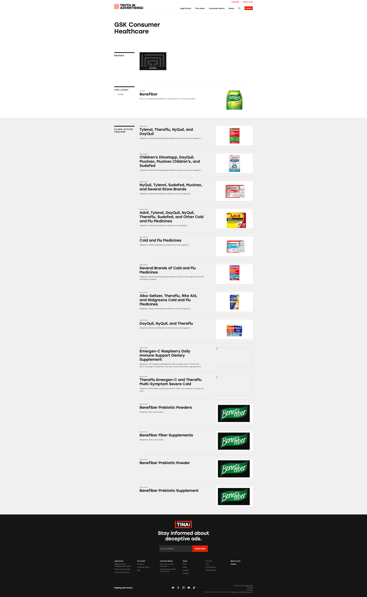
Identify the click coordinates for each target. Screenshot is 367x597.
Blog (138, 570)
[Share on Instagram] (183, 587)
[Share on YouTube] (188, 587)
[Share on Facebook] (178, 587)
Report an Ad (248, 2)
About (231, 8)
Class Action (144, 126)
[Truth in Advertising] (128, 6)
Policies (250, 588)
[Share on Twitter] (173, 587)
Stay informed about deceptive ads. (183, 535)
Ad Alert (121, 94)
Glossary (209, 561)
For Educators (211, 567)
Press (185, 567)
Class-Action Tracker (122, 572)
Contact (186, 570)
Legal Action (185, 8)
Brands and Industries (122, 569)
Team (185, 564)
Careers (186, 573)
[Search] (239, 8)
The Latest (200, 8)
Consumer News (143, 567)
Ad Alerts (140, 564)
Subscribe (235, 2)
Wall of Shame (211, 570)
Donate (233, 564)
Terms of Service (245, 592)
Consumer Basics (217, 8)
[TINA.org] (183, 524)
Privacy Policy (234, 592)
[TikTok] (194, 587)
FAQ (207, 564)
